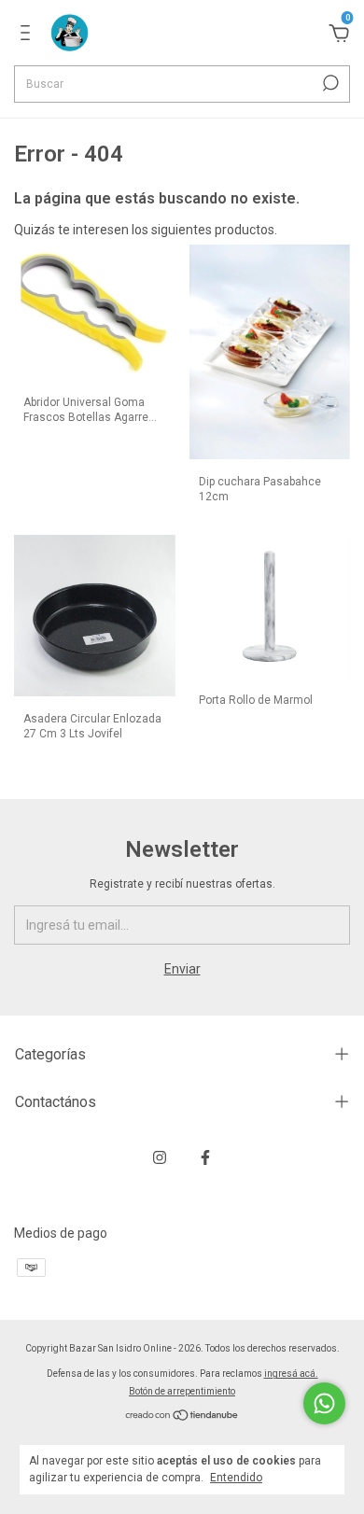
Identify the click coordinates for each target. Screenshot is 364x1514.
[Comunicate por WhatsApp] (324, 1403)
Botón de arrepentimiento (182, 1391)
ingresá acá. (291, 1373)
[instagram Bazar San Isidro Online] (159, 1157)
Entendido (236, 1477)
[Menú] (28, 35)
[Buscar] (329, 83)
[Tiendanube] (182, 1416)
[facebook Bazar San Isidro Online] (205, 1157)
